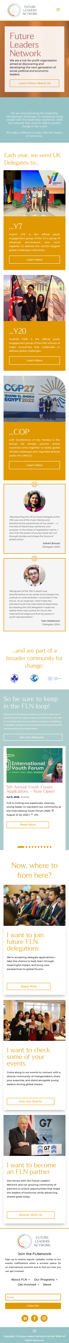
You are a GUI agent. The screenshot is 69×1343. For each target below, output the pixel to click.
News (47, 1284)
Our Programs (44, 1279)
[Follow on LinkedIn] (24, 1318)
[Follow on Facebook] (34, 1318)
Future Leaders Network (25, 44)
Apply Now (29, 986)
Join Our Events (30, 1101)
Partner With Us (30, 1215)
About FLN (19, 1279)
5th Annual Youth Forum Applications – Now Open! (31, 789)
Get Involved (27, 1284)
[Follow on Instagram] (44, 1318)
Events (25, 797)
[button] (21, 847)
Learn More (34, 259)
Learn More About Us (35, 83)
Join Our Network (32, 737)
